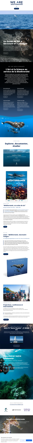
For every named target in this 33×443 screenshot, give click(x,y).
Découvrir (5, 53)
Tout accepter (29, 440)
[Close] (32, 436)
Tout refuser (23, 440)
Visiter (5, 226)
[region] (16, 439)
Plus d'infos (6, 319)
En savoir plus (20, 96)
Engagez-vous (9, 425)
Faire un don (16, 8)
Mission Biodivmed (16, 154)
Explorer (5, 96)
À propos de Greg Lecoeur (8, 370)
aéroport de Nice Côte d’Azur (9, 211)
